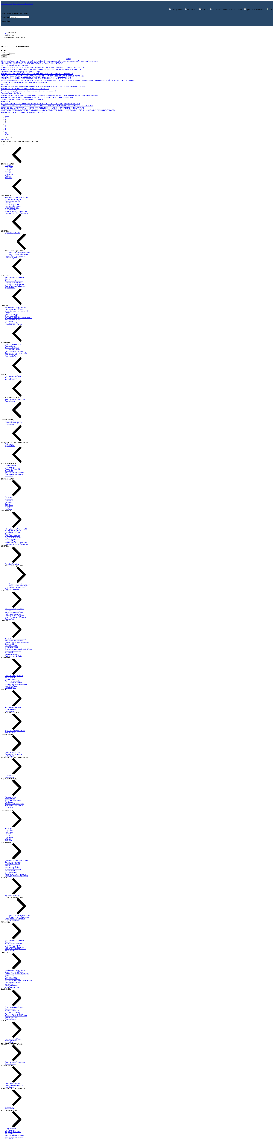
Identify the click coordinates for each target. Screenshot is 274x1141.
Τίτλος (3, 52)
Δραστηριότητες (11, 378)
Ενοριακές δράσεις (11, 314)
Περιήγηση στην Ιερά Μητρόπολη (16, 213)
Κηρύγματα (9, 174)
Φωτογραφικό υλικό (12, 323)
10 (6, 133)
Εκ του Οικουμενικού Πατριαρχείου (17, 311)
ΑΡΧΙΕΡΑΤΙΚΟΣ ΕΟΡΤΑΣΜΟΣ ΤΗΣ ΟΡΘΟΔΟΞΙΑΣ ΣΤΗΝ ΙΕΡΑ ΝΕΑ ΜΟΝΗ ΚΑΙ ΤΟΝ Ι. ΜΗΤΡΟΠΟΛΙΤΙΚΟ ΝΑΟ (36, 78)
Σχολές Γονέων (10, 401)
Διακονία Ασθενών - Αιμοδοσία (16, 353)
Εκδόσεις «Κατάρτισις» (13, 421)
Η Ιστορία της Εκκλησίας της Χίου (16, 197)
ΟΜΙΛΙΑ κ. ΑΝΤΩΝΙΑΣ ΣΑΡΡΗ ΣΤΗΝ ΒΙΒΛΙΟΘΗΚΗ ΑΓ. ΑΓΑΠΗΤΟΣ (22, 99)
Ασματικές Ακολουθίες (13, 469)
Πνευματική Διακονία (12, 201)
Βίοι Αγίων (9, 476)
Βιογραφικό (9, 166)
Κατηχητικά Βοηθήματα (13, 376)
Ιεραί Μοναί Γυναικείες (13, 206)
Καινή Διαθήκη (10, 467)
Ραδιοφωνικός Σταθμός (13, 324)
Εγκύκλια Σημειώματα (12, 233)
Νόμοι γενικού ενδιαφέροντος (19, 252)
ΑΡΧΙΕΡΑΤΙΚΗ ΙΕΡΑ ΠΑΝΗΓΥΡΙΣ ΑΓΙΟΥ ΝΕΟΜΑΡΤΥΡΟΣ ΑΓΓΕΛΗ (22, 112)
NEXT (7, 135)
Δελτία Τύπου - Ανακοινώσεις (15, 307)
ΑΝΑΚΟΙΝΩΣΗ (5, 101)
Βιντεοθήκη (9, 321)
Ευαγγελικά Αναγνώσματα (14, 474)
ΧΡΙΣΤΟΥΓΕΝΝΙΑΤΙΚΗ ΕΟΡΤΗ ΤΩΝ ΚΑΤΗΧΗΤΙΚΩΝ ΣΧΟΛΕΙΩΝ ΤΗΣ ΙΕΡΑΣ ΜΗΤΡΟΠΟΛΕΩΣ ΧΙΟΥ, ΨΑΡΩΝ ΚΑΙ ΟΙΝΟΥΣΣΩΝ (40, 104)
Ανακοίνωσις (5, 84)
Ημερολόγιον (9, 424)
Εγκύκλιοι (8, 171)
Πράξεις (8, 176)
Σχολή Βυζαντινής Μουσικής (15, 399)
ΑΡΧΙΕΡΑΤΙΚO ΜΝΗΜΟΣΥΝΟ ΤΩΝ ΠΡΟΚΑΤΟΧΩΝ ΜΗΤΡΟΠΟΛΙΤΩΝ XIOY (25, 89)
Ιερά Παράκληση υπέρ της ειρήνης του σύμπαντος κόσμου (21, 72)
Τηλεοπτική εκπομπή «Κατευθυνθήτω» (18, 318)
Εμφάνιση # (5, 54)
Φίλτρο (4, 56)
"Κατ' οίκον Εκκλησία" (12, 349)
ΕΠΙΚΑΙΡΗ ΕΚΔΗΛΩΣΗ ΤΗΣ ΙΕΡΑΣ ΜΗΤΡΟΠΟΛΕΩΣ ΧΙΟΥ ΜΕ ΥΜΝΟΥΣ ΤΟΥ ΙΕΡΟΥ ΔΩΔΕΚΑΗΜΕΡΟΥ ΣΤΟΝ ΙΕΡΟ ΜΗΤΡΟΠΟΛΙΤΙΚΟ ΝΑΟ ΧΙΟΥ (47, 106)
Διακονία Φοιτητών (12, 348)
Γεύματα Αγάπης (10, 356)
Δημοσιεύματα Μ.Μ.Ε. (12, 316)
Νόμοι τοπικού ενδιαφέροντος (19, 254)
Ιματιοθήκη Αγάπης (11, 355)
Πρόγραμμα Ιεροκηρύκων (13, 282)
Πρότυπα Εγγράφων (12, 258)
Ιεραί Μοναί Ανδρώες (12, 204)
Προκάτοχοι (9, 167)
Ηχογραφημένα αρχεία (13, 319)
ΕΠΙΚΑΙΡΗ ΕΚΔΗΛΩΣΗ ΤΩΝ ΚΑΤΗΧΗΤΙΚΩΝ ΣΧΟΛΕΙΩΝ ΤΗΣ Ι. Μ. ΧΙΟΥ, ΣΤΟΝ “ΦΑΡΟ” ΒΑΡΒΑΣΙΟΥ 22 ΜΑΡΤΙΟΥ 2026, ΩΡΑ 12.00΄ (43, 67)
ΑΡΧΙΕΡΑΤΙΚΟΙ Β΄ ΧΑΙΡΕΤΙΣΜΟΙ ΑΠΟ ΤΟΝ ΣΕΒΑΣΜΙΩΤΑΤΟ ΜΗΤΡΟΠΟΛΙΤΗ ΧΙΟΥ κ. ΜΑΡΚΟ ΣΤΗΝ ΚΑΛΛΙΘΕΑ (37, 74)
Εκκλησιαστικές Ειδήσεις (14, 309)
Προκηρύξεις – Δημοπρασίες (15, 256)
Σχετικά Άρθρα (10, 288)
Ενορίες (8, 203)
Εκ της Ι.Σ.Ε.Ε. (9, 313)
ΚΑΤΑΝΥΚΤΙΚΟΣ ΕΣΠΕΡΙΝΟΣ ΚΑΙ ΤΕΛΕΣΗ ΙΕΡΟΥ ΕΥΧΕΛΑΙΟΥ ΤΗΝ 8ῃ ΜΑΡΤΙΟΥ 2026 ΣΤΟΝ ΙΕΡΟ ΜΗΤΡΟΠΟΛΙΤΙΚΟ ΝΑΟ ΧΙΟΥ (42, 76)
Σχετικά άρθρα (10, 346)
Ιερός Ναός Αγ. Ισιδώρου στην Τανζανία (14, 65)
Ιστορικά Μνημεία (11, 209)
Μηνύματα (8, 178)
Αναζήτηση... (5, 17)
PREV (7, 116)
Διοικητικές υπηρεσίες (13, 199)
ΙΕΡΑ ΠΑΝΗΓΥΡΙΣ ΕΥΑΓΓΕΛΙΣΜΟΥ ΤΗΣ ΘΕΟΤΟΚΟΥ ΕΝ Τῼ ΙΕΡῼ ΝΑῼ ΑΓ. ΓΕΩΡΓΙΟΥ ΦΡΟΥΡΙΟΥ (32, 63)
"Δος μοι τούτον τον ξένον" (14, 351)
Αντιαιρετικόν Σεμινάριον (14, 281)
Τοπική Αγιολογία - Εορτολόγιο (16, 211)
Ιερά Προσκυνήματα (12, 208)
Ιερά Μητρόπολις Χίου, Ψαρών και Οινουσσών (17, 4)
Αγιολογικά (9, 471)
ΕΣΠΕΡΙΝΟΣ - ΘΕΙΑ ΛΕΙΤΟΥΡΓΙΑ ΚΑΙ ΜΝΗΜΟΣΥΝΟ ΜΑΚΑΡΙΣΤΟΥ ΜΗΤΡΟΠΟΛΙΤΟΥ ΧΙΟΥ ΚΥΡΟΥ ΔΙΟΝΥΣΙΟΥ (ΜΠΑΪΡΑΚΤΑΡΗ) (42, 108)
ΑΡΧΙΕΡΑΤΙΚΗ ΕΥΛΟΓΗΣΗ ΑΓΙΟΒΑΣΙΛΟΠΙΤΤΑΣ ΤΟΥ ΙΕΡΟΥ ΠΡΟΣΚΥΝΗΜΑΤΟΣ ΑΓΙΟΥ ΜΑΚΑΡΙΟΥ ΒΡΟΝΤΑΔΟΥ (37, 97)
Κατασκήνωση (10, 379)
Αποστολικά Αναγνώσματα (14, 472)
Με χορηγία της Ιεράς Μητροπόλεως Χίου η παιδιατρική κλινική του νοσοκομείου (29, 91)
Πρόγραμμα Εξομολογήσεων (14, 284)
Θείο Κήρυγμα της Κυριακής (14, 277)
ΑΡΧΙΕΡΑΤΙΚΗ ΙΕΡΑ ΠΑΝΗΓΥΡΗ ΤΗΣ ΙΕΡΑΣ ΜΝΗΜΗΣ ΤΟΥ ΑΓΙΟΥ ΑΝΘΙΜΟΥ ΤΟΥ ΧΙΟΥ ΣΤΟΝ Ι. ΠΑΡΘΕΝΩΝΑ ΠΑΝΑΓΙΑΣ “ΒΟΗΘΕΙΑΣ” (44, 86)
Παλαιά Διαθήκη (10, 465)
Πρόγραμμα (9, 169)
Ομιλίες (8, 172)
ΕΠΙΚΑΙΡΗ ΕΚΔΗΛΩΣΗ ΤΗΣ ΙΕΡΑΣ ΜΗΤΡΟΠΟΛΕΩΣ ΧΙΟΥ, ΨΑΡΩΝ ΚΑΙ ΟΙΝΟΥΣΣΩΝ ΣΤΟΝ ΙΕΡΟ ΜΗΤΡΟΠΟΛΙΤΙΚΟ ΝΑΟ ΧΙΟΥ (41, 69)
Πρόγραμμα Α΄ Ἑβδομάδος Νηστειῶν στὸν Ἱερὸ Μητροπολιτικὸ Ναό (24, 82)
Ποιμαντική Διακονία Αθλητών (11, 93)
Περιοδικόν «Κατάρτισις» (14, 422)
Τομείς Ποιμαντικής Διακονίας (15, 286)
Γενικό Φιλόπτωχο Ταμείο (14, 344)
